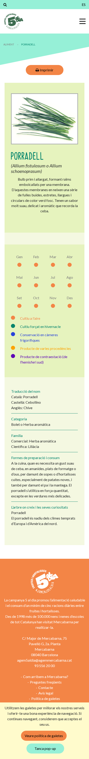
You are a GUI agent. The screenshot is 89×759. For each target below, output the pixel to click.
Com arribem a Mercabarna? (45, 676)
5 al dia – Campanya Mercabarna (13, 21)
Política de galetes (45, 698)
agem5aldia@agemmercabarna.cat (44, 660)
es (84, 4)
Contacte (45, 687)
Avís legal (45, 693)
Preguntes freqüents (46, 682)
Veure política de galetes (44, 735)
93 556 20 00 (44, 665)
